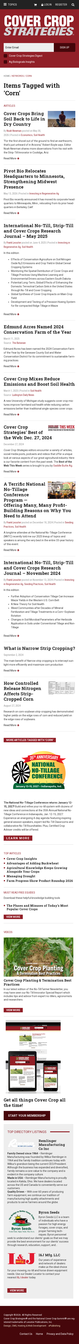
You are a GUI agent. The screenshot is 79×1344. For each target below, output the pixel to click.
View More (13, 916)
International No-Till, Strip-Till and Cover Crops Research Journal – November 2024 (38, 568)
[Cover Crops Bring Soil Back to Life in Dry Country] (61, 119)
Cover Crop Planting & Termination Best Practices (37, 982)
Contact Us (26, 1333)
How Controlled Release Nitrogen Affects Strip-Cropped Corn (22, 691)
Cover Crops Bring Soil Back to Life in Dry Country (24, 119)
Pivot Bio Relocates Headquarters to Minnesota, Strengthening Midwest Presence (34, 179)
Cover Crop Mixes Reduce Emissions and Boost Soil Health (39, 381)
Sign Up (64, 47)
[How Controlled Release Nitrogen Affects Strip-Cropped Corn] (61, 687)
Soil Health (39, 135)
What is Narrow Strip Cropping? (39, 648)
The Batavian (19, 342)
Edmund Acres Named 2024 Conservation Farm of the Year (37, 329)
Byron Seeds (49, 1212)
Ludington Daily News (23, 394)
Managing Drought (21, 876)
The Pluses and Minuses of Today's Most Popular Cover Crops (37, 907)
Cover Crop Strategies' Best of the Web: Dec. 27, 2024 (28, 432)
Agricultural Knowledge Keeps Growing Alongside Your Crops (37, 869)
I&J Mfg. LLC (49, 1255)
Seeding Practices (33, 584)
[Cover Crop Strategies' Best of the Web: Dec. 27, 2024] (61, 428)
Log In (48, 4)
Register (61, 4)
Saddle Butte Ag (62, 465)
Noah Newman (14, 130)
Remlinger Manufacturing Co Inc (52, 1145)
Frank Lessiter (14, 242)
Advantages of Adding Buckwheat (33, 863)
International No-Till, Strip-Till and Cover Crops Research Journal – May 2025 (38, 231)
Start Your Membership (27, 1115)
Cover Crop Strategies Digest (25, 55)
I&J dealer (22, 1277)
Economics (27, 135)
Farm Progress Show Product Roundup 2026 (40, 881)
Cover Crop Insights (22, 859)
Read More (10, 158)
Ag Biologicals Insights (22, 61)
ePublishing (54, 1326)
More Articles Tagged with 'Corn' (29, 740)
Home (7, 76)
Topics (12, 4)
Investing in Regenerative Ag (44, 193)
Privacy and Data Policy (60, 1333)
